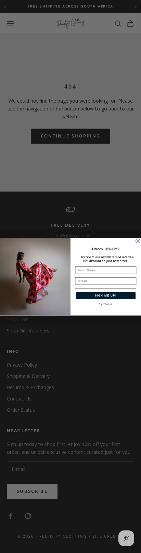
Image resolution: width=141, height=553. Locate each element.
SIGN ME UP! (106, 295)
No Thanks (106, 303)
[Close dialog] (138, 241)
